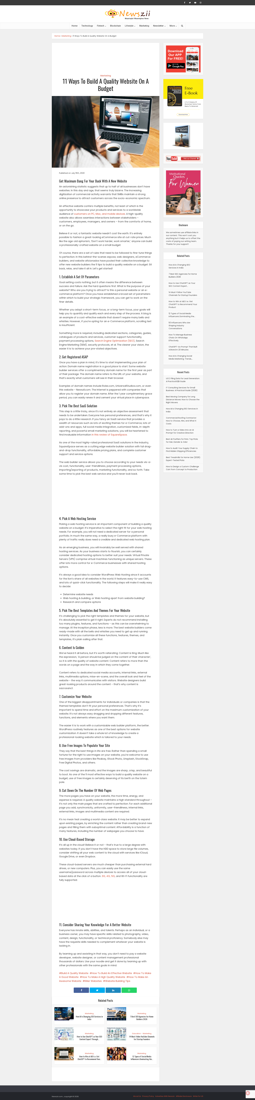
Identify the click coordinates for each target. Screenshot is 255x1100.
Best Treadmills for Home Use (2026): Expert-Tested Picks (183, 459)
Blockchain (115, 26)
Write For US (198, 1096)
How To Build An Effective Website (112, 973)
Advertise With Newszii (165, 1096)
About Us (137, 1096)
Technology (87, 26)
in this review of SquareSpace (109, 434)
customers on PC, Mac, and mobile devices (99, 213)
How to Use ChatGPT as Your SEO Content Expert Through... (89, 1038)
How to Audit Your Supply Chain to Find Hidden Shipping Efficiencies (182, 449)
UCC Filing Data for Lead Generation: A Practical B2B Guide (183, 380)
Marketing (144, 26)
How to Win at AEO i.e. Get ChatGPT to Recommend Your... (89, 1057)
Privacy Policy (148, 1096)
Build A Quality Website (74, 973)
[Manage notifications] (248, 1093)
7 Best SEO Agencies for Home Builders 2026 (141, 1018)
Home (74, 26)
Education (136, 1033)
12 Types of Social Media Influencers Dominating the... (142, 1057)
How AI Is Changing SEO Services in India (89, 1018)
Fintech (100, 26)
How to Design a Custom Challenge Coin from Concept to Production (182, 468)
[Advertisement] (105, 56)
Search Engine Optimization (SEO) (115, 340)
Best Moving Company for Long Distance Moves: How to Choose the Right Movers (182, 399)
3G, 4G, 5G (108, 876)
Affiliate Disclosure (184, 1096)
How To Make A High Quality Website (103, 977)
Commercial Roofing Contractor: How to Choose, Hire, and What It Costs (181, 421)
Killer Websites (93, 981)
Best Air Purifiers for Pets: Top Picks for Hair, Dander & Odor (182, 440)
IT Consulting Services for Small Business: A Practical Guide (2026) (181, 389)
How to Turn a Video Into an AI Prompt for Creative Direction (180, 431)
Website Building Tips (117, 981)
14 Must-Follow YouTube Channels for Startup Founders (141, 1038)
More (172, 26)
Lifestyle (129, 26)
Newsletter (158, 26)
